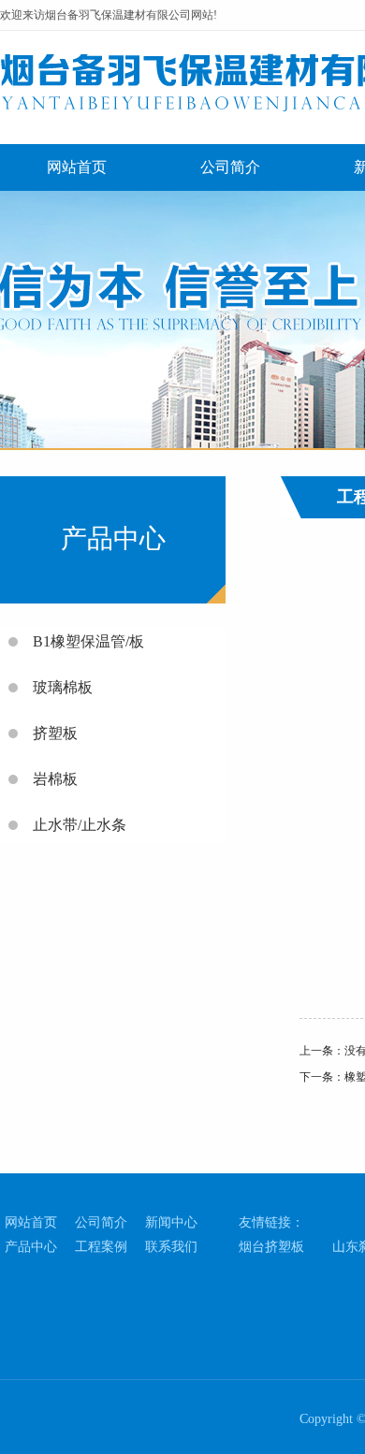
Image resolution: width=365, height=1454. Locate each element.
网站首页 (77, 167)
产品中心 (31, 1247)
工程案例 (101, 1247)
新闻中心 (171, 1222)
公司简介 (230, 167)
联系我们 (171, 1247)
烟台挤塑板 (271, 1247)
